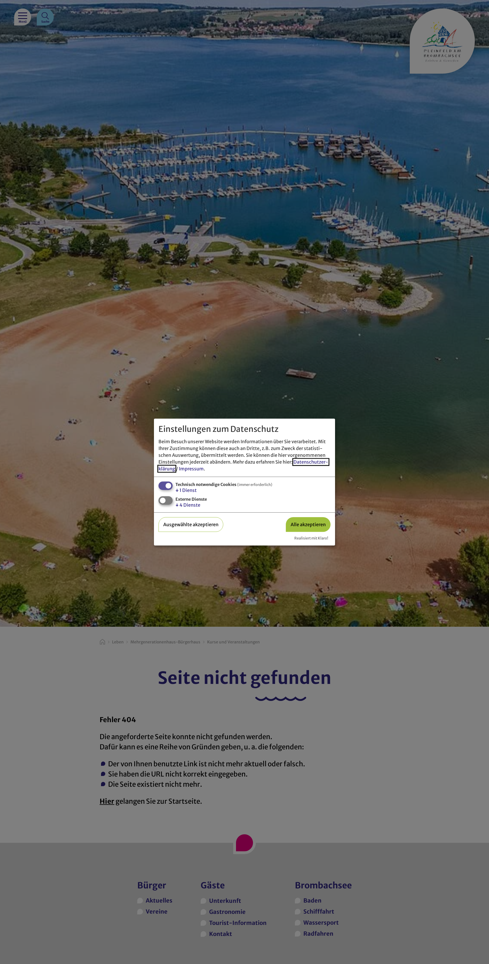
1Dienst (186, 490)
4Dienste (187, 505)
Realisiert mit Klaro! (311, 538)
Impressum (191, 469)
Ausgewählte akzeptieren (190, 524)
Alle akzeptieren (308, 524)
